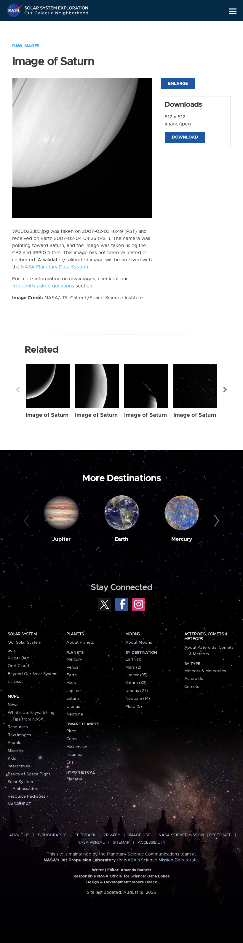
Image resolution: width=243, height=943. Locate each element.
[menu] (232, 11)
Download (185, 137)
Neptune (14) (137, 698)
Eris (69, 762)
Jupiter (61, 539)
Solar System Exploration (56, 6)
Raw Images (25, 46)
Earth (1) (133, 659)
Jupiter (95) (136, 675)
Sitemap (121, 843)
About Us (19, 835)
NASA (15, 10)
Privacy (112, 835)
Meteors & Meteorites (205, 671)
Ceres (71, 739)
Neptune (74, 714)
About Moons (138, 642)
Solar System (22, 634)
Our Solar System (24, 642)
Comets (191, 687)
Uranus (73, 707)
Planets (75, 634)
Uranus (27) (136, 691)
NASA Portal (91, 843)
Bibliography (52, 835)
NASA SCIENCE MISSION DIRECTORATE (195, 835)
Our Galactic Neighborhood (56, 14)
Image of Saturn (47, 415)
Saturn (72, 698)
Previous (17, 389)
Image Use (139, 835)
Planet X (74, 779)
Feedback (85, 835)
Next (225, 389)
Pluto (71, 731)
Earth (121, 539)
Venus (72, 667)
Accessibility (152, 843)
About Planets (80, 642)
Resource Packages (27, 796)
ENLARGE (178, 84)
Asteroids (193, 679)
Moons (132, 634)
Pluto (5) (133, 707)
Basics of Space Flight (29, 774)
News (13, 705)
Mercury (181, 539)
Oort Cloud (18, 666)
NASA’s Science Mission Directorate (161, 860)
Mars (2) (133, 667)
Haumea (74, 755)
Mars (71, 683)
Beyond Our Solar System (32, 674)
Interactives (19, 766)
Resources (18, 727)
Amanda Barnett (136, 870)
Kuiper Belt (18, 658)
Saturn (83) (136, 683)
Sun (11, 650)
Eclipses (15, 682)
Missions (16, 751)
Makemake (76, 747)
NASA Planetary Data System (54, 267)
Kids (12, 758)
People (14, 743)
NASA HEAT (19, 804)
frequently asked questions (43, 286)
